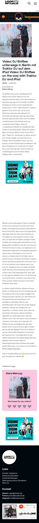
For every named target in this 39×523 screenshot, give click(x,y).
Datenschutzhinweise (10, 476)
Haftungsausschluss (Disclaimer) (14, 480)
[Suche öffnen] (29, 3)
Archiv (13, 366)
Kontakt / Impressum (9, 473)
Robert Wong (7, 89)
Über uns (5, 483)
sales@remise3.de (15, 493)
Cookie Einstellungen (10, 478)
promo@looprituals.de (16, 495)
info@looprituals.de (17, 498)
